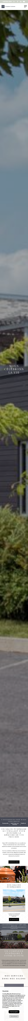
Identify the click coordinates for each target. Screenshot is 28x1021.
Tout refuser (14, 1016)
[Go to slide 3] (14, 881)
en (14, 1)
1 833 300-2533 (7, 1)
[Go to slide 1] (12, 881)
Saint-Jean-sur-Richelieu (15, 824)
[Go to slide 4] (15, 881)
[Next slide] (23, 907)
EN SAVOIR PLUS (14, 919)
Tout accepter (14, 1011)
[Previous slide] (5, 906)
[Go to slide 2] (13, 881)
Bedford (23, 823)
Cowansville (5, 823)
